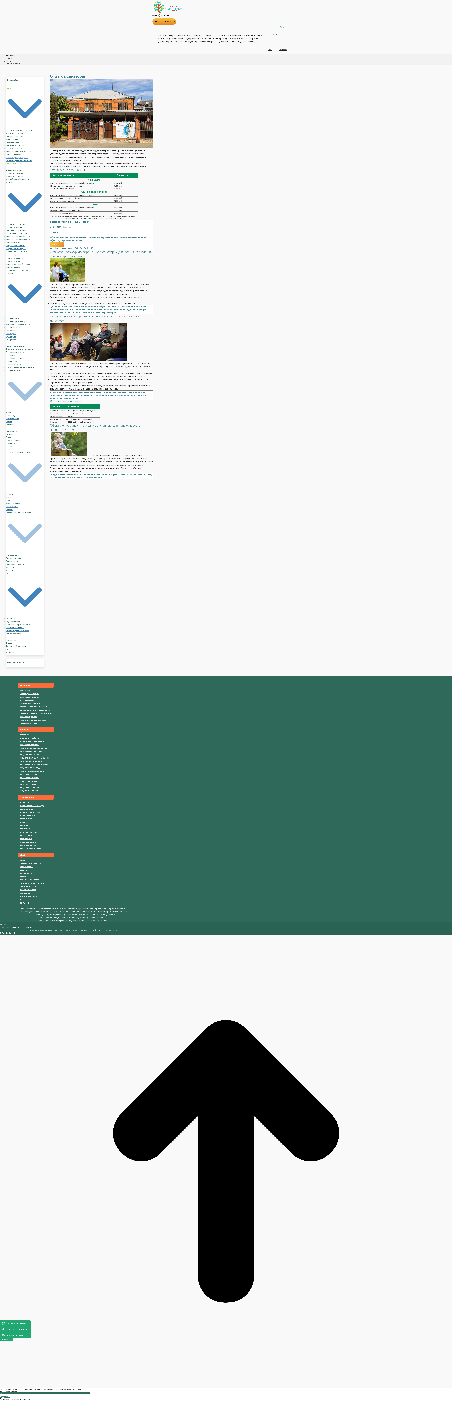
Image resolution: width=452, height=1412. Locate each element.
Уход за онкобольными (31, 761)
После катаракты (27, 809)
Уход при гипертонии (29, 778)
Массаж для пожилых (29, 697)
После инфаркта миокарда (32, 806)
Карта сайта (112, 930)
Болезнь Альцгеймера (29, 738)
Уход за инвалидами (29, 755)
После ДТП (24, 802)
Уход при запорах (28, 784)
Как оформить (26, 867)
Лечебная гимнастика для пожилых (36, 713)
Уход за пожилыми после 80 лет (34, 720)
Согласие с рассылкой (63, 930)
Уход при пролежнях (29, 791)
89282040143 (8, 932)
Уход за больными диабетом (33, 751)
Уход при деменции (28, 781)
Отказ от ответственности (82, 930)
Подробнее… (5, 1397)
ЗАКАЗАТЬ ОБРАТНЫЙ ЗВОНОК (164, 21)
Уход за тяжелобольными (32, 771)
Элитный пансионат (29, 896)
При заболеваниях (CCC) (30, 849)
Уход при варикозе (28, 774)
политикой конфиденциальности (104, 237)
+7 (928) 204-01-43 (161, 15)
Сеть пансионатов (28, 890)
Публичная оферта (100, 930)
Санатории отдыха (28, 886)
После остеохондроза (30, 812)
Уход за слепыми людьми (31, 768)
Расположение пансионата (32, 883)
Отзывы (23, 870)
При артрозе (25, 829)
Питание (23, 877)
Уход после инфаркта (29, 745)
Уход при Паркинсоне (29, 788)
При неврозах (26, 839)
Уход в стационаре (28, 717)
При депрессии (26, 835)
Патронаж (24, 735)
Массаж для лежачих (29, 694)
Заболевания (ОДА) (28, 845)
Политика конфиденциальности (42, 930)
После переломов (27, 816)
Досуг (22, 860)
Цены (22, 900)
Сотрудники (25, 893)
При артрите (25, 825)
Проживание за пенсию (30, 880)
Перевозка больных (28, 700)
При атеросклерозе (28, 832)
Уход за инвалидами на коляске (34, 758)
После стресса (26, 819)
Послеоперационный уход (32, 741)
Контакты (24, 903)
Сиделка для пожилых (30, 704)
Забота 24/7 (25, 690)
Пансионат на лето (28, 873)
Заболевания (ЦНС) (28, 842)
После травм (25, 822)
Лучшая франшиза (28, 723)
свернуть (8, 1340)
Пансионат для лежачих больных (35, 710)
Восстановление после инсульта (35, 707)
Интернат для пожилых (30, 863)
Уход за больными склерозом (33, 748)
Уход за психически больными (34, 764)
